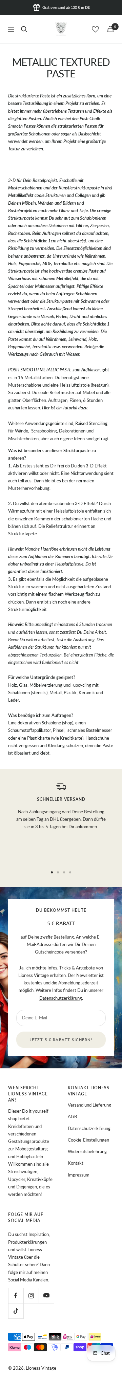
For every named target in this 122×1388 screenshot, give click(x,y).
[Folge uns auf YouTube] (46, 1295)
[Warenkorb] (110, 29)
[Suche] (24, 29)
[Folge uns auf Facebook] (15, 1295)
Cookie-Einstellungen (88, 1140)
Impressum (78, 1175)
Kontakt (75, 1163)
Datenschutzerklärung (60, 998)
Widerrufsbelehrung (87, 1151)
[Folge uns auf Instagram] (31, 1295)
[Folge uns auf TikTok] (15, 1310)
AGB (72, 1116)
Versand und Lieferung (89, 1105)
